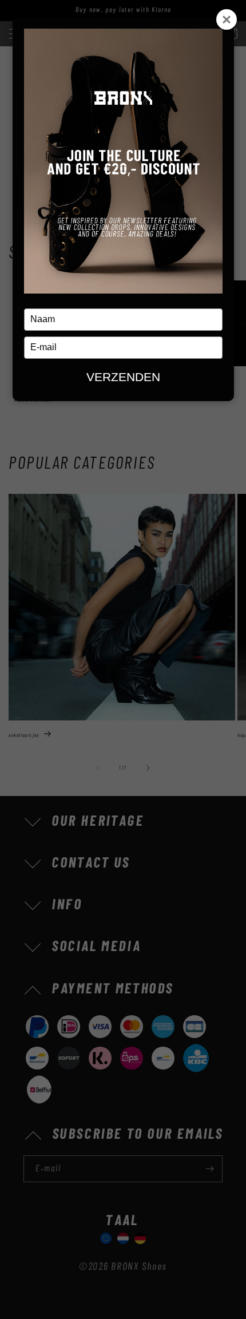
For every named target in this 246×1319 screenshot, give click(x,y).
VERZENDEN (123, 376)
